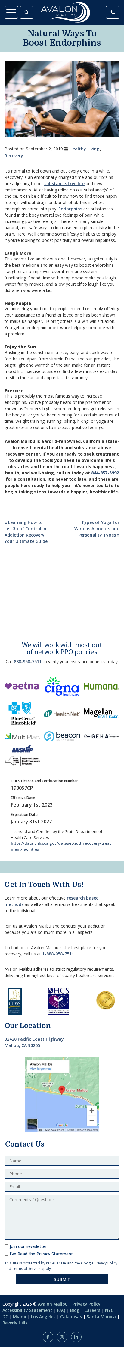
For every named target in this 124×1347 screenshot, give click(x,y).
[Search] (26, 12)
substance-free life (64, 183)
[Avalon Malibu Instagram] (62, 1337)
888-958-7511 (28, 661)
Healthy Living (84, 149)
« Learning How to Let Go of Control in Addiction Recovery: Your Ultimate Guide (26, 531)
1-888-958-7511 (58, 954)
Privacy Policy (106, 1263)
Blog (74, 1310)
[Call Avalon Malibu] (112, 12)
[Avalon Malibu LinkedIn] (76, 1337)
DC (5, 1316)
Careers (92, 1310)
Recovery (14, 155)
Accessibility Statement (27, 1310)
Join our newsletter (28, 1246)
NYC (109, 1310)
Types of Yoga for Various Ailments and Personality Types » (96, 528)
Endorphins (70, 209)
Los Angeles (43, 1316)
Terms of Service (26, 1268)
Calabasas (71, 1316)
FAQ (61, 1310)
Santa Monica (101, 1316)
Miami (19, 1316)
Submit (62, 1279)
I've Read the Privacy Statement (41, 1254)
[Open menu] (11, 12)
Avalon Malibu (53, 1304)
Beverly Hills (14, 1323)
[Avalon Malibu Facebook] (48, 1337)
